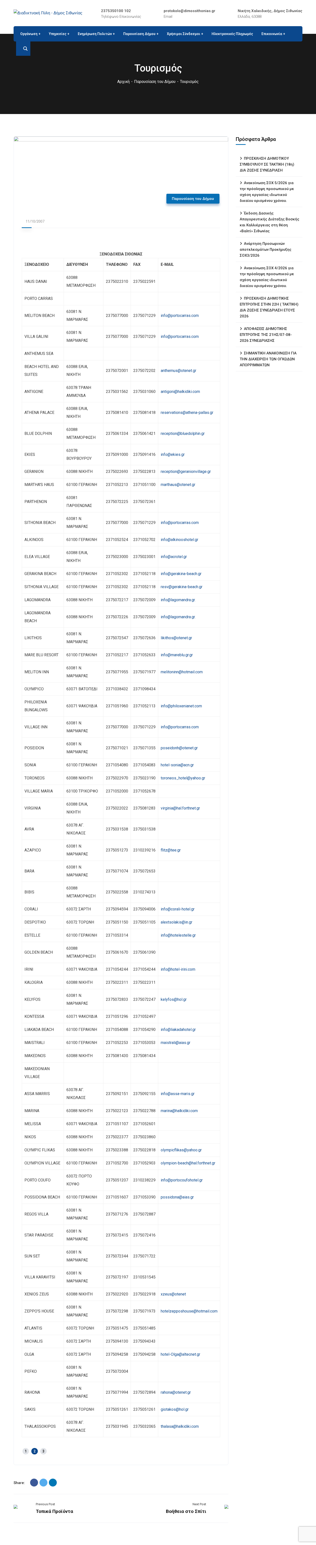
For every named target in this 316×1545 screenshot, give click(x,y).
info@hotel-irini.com (178, 969)
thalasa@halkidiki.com (180, 1426)
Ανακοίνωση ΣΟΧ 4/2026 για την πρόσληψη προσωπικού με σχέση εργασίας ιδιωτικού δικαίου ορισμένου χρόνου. (267, 277)
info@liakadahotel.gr (178, 1029)
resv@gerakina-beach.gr (181, 586)
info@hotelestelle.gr (178, 935)
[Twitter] (43, 1483)
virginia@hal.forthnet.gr (180, 808)
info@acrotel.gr (174, 556)
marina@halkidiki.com (179, 1110)
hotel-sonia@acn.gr (177, 765)
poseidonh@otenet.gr (179, 748)
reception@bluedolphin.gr (183, 433)
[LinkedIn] (53, 1483)
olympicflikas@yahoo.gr (181, 1150)
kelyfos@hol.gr (174, 999)
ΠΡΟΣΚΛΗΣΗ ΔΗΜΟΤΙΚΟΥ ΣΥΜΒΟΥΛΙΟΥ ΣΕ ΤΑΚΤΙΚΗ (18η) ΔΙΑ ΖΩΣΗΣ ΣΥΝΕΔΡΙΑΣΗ (267, 164)
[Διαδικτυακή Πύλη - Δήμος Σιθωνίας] (48, 13)
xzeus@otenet (173, 1294)
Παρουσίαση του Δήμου (155, 81)
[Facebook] (34, 1483)
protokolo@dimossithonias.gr (189, 11)
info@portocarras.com (180, 315)
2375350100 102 (116, 11)
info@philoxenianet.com (181, 706)
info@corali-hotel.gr (178, 909)
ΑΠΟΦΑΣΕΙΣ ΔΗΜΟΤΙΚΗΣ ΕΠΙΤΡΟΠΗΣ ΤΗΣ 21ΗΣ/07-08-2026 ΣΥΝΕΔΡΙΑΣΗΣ (266, 335)
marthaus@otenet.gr (178, 484)
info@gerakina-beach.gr (181, 573)
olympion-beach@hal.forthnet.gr (188, 1163)
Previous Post (45, 1504)
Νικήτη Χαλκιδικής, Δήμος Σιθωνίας (270, 11)
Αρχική (123, 81)
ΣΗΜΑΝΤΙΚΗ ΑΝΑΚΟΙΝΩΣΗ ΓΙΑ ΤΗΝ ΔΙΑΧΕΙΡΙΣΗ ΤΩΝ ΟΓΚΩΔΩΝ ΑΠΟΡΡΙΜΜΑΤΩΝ (268, 359)
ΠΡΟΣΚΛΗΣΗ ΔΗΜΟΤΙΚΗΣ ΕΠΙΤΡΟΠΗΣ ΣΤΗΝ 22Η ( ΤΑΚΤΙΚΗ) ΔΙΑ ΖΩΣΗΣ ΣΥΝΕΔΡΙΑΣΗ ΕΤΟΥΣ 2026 (269, 307)
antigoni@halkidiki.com (180, 391)
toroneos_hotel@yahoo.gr (183, 778)
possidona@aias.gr (177, 1197)
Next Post (199, 1504)
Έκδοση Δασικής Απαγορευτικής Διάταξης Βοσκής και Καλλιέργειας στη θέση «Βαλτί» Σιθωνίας (269, 222)
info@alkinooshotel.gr (179, 539)
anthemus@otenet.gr (178, 370)
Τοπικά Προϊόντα (54, 1511)
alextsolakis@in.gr (176, 922)
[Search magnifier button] (23, 48)
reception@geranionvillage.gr (186, 471)
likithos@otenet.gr (176, 638)
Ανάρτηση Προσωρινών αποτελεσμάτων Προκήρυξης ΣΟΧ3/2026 (265, 249)
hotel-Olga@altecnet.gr (180, 1354)
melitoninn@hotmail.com (182, 672)
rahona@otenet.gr (176, 1392)
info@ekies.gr (173, 454)
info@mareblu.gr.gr (177, 655)
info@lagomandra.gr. (178, 600)
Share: (19, 1483)
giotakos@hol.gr (175, 1409)
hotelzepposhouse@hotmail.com (189, 1311)
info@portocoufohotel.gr (182, 1180)
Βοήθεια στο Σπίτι (186, 1511)
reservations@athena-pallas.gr (187, 412)
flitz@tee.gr (171, 850)
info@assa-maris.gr (178, 1093)
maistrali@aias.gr (175, 1042)
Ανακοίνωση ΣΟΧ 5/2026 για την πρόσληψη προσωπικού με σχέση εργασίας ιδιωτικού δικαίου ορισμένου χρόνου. (267, 192)
